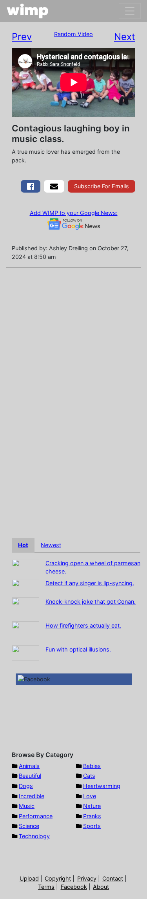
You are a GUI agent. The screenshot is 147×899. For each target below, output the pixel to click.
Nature (92, 806)
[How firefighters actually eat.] (25, 631)
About (101, 886)
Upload (29, 878)
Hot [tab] (23, 545)
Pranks (92, 816)
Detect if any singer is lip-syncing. (89, 583)
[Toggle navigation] (130, 11)
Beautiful (30, 775)
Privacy (86, 878)
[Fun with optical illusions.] (25, 652)
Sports (92, 826)
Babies (92, 766)
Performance (36, 816)
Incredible (31, 796)
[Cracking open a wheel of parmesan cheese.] (25, 565)
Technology (34, 836)
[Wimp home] (27, 11)
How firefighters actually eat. (83, 625)
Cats (89, 775)
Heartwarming (101, 786)
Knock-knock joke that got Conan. (90, 601)
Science (29, 826)
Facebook (74, 886)
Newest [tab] (51, 545)
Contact (112, 878)
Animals (29, 766)
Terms (46, 886)
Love (89, 796)
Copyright (58, 878)
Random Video (73, 34)
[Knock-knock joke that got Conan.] (25, 607)
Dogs (26, 786)
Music (26, 806)
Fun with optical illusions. (78, 649)
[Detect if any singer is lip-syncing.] (25, 585)
